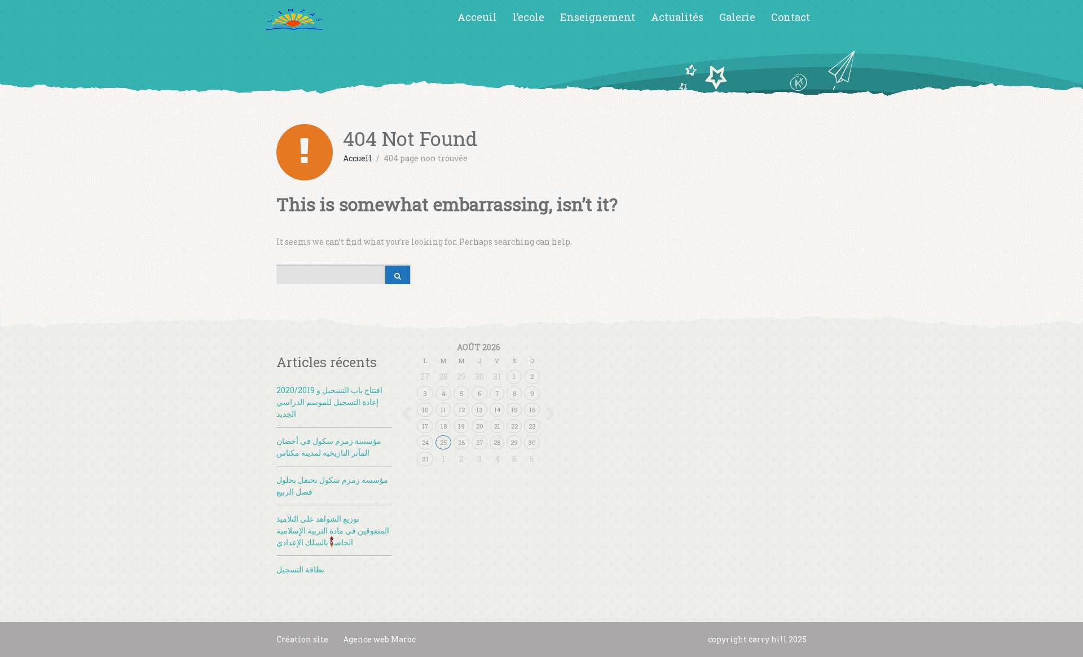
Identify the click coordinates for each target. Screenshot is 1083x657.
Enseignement (597, 17)
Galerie (737, 17)
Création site (302, 639)
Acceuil (477, 17)
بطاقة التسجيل (300, 569)
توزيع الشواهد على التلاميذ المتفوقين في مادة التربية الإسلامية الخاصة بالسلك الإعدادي (332, 530)
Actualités (677, 17)
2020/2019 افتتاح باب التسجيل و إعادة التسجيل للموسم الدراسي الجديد (329, 402)
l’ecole (528, 17)
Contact (790, 17)
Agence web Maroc (379, 639)
